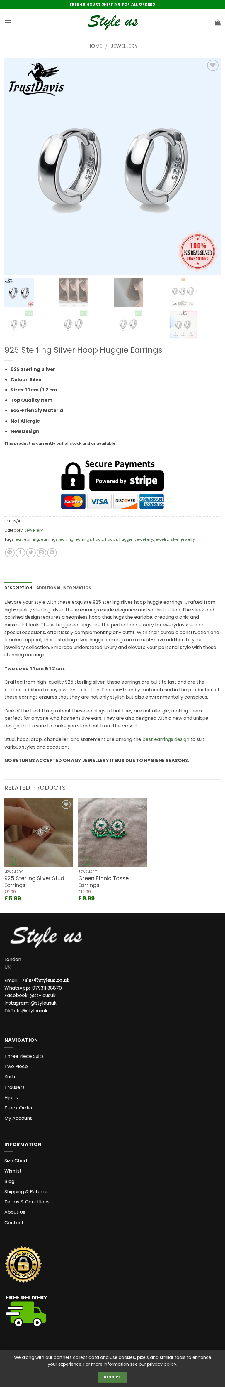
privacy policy (161, 1364)
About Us (14, 1212)
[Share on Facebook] (20, 553)
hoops (111, 539)
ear (19, 539)
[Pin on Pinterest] (52, 553)
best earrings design (165, 739)
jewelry (161, 539)
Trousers (14, 1087)
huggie (126, 539)
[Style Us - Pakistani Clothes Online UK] (113, 22)
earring (66, 539)
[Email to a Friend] (41, 553)
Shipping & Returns (26, 1191)
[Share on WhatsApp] (10, 553)
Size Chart (16, 1160)
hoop (98, 539)
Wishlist (13, 1171)
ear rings (49, 539)
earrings (83, 539)
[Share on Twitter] (31, 553)
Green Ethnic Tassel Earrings (104, 882)
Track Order (18, 1107)
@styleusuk (43, 995)
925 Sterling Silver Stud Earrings (34, 882)
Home (94, 46)
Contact (14, 1222)
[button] (7, 22)
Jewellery (124, 46)
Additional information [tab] (64, 587)
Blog (9, 1181)
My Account (18, 1118)
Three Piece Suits (24, 1056)
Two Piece (16, 1066)
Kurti (9, 1076)
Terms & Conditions (27, 1201)
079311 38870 (47, 988)
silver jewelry (182, 539)
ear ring (31, 539)
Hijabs (11, 1097)
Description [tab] (18, 587)
